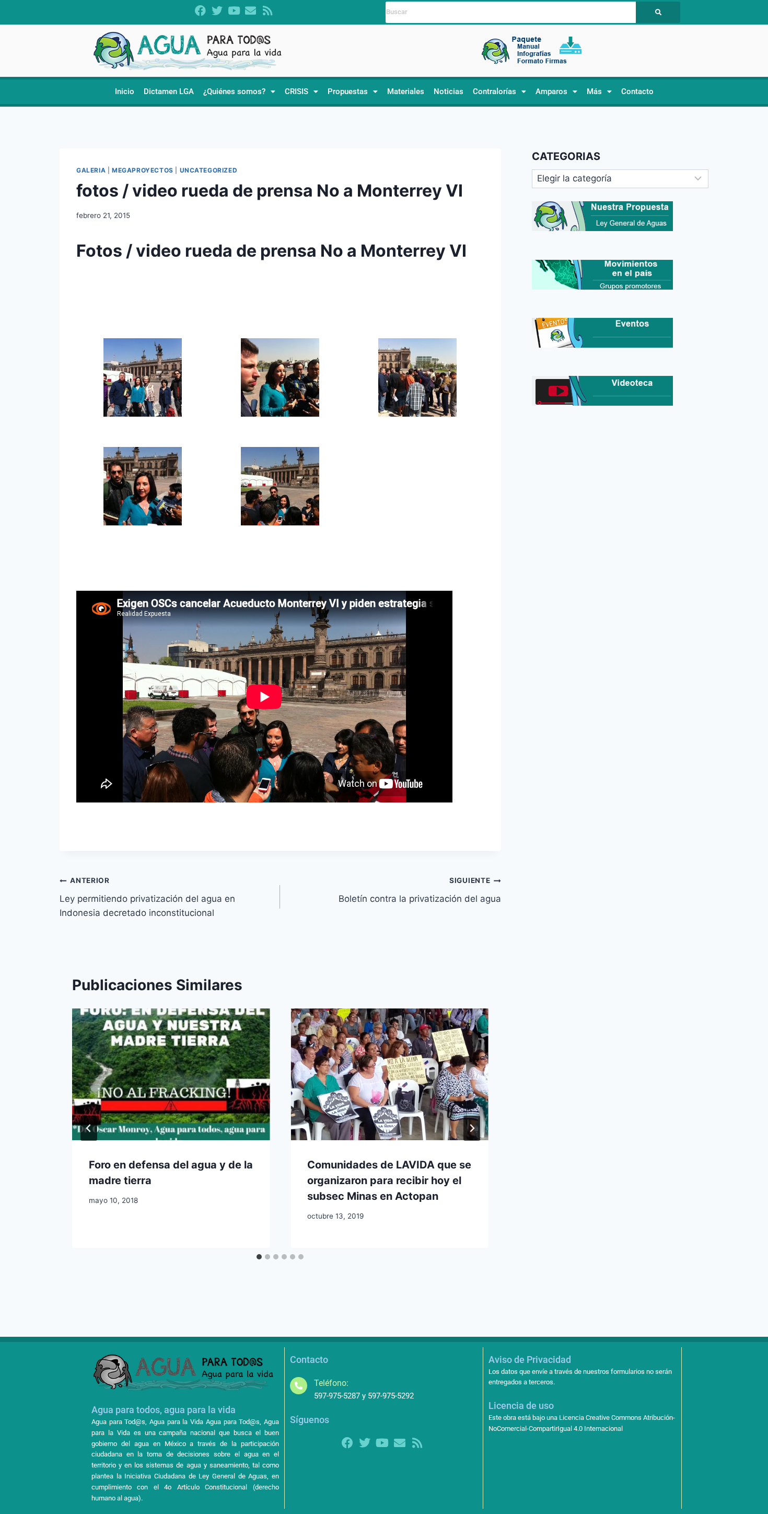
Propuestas (348, 91)
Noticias (448, 91)
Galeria (91, 170)
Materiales (405, 91)
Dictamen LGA (169, 91)
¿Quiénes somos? (234, 91)
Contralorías (494, 91)
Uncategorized (209, 170)
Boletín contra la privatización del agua (420, 890)
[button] (239, 91)
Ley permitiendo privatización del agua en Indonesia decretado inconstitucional (147, 897)
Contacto (637, 91)
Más (594, 91)
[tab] (259, 1256)
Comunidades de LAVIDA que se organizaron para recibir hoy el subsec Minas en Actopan (389, 1180)
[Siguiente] (471, 1128)
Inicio (124, 91)
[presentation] (171, 1074)
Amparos (551, 91)
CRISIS (296, 91)
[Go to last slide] (88, 1128)
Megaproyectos (142, 170)
